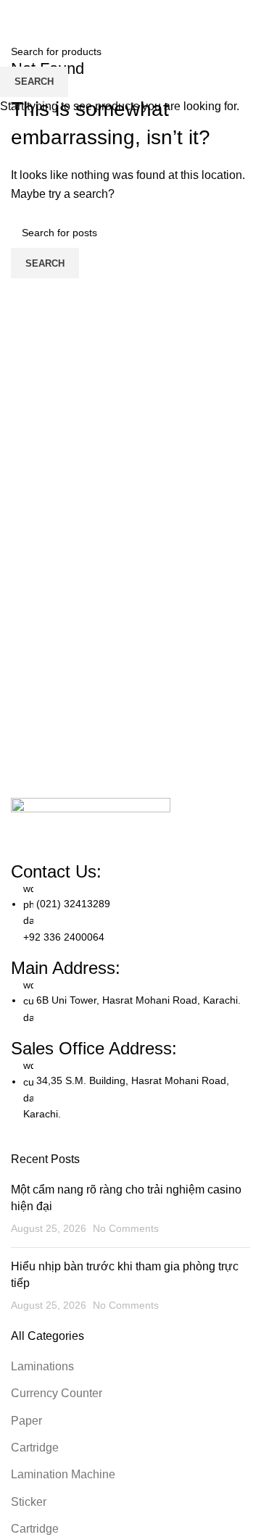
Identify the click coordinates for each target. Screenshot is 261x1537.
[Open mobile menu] (244, 14)
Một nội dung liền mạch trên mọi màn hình (119, 1513)
